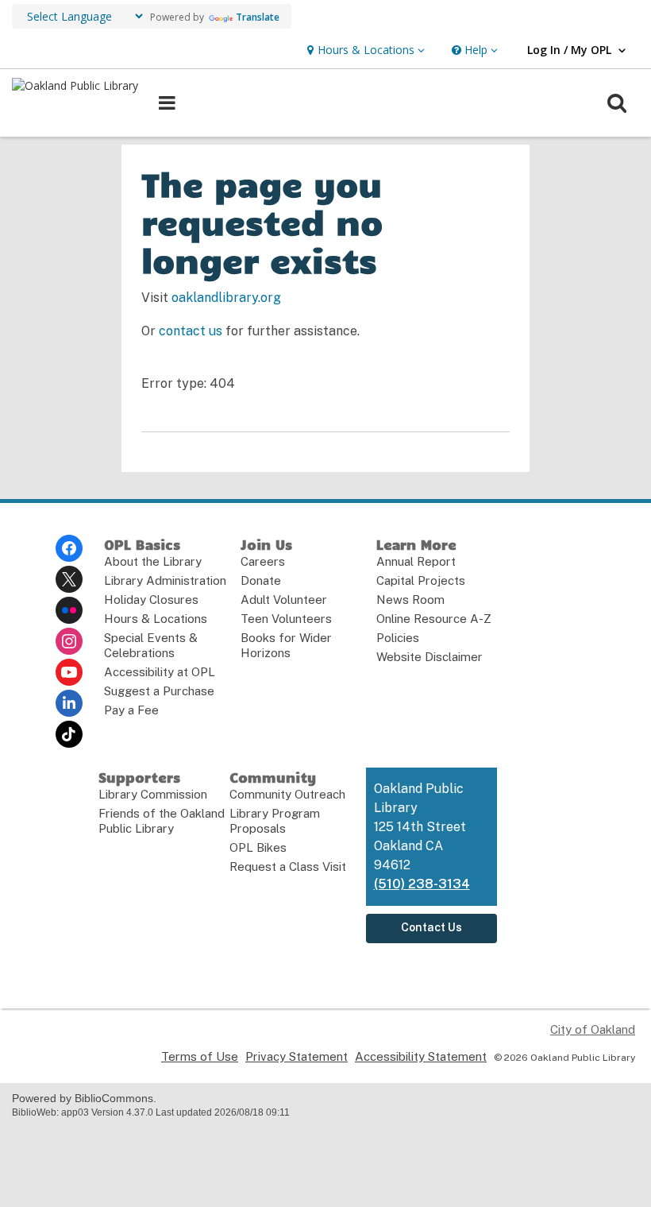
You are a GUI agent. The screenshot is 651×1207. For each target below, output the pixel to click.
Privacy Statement (296, 1056)
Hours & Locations (155, 618)
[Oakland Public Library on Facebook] (69, 548)
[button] (364, 50)
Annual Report (416, 561)
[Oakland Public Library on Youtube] (69, 672)
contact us (190, 331)
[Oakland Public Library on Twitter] (69, 579)
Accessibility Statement (421, 1056)
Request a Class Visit (287, 866)
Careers (263, 561)
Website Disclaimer (429, 656)
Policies (397, 637)
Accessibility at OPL (159, 672)
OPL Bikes (258, 847)
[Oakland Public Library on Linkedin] (69, 703)
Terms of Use (199, 1056)
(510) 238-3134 (422, 884)
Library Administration (165, 580)
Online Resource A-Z (433, 618)
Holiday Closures (151, 599)
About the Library (153, 561)
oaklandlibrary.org (226, 297)
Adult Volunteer (284, 599)
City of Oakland (592, 1029)
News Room (410, 599)
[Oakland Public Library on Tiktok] (69, 734)
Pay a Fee (131, 710)
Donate (261, 580)
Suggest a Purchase (159, 691)
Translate (257, 17)
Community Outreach (287, 794)
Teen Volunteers (286, 618)
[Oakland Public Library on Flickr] (69, 610)
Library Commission (152, 794)
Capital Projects (420, 580)
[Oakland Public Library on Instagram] (69, 641)
